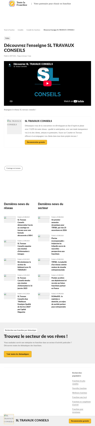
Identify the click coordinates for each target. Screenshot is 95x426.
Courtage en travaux (13, 168)
